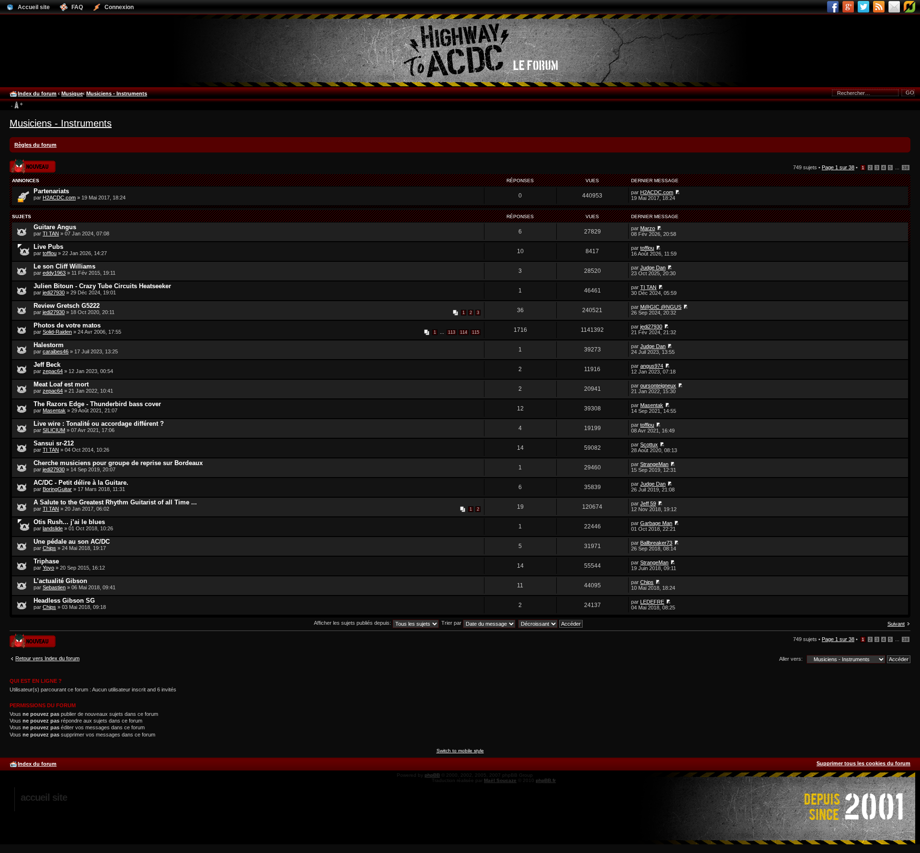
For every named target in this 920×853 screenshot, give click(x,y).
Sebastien (54, 587)
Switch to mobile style (460, 750)
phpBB (432, 775)
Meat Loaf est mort (61, 384)
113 (451, 332)
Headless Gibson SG (64, 600)
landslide (53, 528)
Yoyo (48, 568)
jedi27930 (54, 292)
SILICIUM (54, 430)
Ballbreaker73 (656, 543)
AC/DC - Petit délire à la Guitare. (81, 482)
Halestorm (49, 345)
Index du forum (37, 93)
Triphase (46, 561)
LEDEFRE (652, 602)
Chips (49, 548)
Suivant (896, 624)
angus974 (651, 366)
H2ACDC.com (59, 197)
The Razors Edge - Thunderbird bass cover (97, 404)
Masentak (54, 410)
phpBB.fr (546, 780)
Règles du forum (35, 145)
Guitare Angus (55, 227)
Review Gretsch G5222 (67, 305)
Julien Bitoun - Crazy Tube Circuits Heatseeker (102, 286)
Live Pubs (48, 246)
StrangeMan (654, 464)
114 (463, 332)
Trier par (452, 623)
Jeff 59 (648, 503)
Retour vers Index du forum (47, 658)
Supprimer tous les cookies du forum (863, 763)
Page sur (838, 167)
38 (905, 167)
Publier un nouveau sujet (32, 163)
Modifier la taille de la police (16, 105)
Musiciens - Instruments (116, 93)
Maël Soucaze (500, 780)
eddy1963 (54, 273)
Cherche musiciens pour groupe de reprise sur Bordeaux (118, 463)
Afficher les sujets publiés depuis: (353, 623)
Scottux (649, 444)
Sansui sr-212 (54, 443)
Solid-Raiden (57, 332)
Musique (72, 93)
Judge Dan (653, 267)
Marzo (647, 228)
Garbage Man (656, 523)
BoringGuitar (57, 489)
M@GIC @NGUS (660, 307)
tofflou (50, 253)
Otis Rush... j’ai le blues (69, 522)
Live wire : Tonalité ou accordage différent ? (99, 423)
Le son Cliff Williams (64, 266)
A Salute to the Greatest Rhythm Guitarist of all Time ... (115, 502)
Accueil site (44, 797)
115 (475, 332)
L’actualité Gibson (60, 580)
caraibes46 (56, 351)
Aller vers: (791, 659)
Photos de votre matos (67, 325)
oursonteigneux (658, 385)
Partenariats (51, 191)
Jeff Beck (47, 364)
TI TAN (51, 233)
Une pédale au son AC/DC (72, 541)
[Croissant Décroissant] (551, 623)
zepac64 (53, 371)
